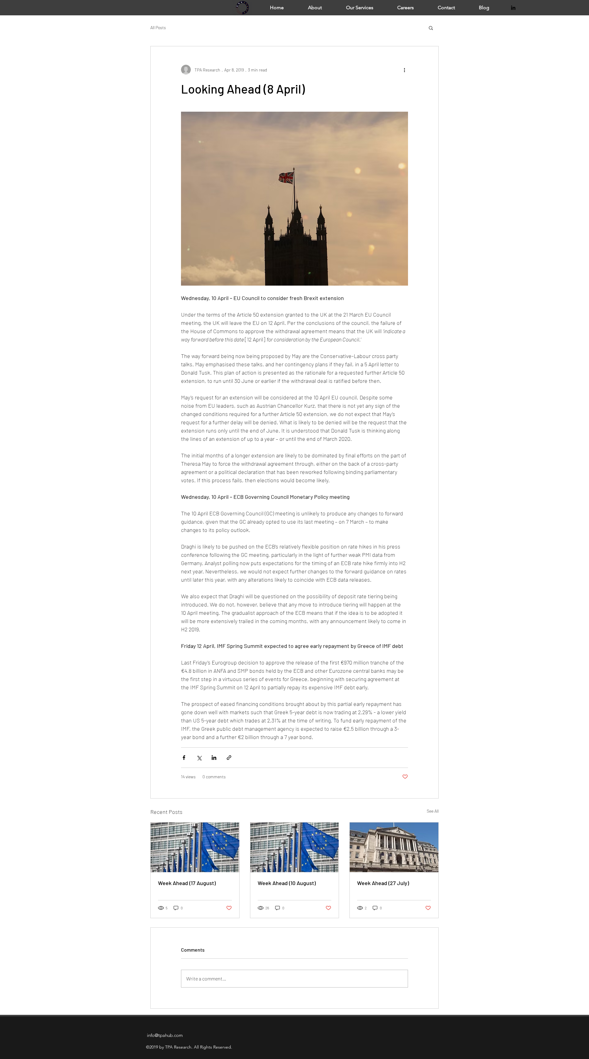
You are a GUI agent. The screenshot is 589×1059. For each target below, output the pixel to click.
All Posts (158, 27)
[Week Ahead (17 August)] (195, 847)
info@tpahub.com (165, 1035)
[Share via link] (229, 758)
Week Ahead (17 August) (187, 883)
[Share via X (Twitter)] (199, 758)
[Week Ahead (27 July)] (394, 847)
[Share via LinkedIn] (214, 758)
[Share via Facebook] (184, 758)
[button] (431, 27)
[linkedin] (513, 8)
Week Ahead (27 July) (383, 883)
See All (433, 811)
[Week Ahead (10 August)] (294, 847)
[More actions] (404, 69)
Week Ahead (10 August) (287, 883)
